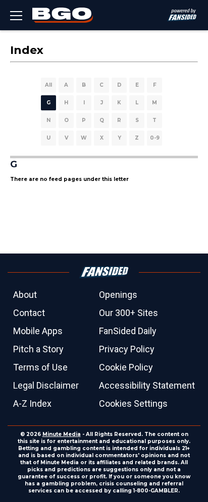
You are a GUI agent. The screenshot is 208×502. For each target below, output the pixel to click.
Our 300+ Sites (128, 312)
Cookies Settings (133, 403)
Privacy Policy (126, 349)
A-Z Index (32, 403)
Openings (118, 294)
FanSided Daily (128, 331)
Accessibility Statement (147, 385)
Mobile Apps (38, 331)
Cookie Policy (126, 367)
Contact (29, 312)
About (25, 294)
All (48, 85)
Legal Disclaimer (46, 385)
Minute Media (61, 434)
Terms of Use (40, 367)
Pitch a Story (38, 349)
